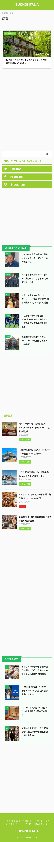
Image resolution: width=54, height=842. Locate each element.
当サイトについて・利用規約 (18, 821)
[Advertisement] (27, 122)
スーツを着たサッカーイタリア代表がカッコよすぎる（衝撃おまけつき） (35, 278)
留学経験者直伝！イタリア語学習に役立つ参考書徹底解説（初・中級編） (35, 731)
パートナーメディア (23, 824)
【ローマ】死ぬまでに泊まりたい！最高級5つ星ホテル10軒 (35, 711)
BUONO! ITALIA (27, 4)
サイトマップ (37, 821)
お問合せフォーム (41, 824)
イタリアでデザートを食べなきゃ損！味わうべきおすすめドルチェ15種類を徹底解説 (35, 670)
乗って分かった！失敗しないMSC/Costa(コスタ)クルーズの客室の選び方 (34, 427)
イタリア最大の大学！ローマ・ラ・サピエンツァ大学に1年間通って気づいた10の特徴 (35, 299)
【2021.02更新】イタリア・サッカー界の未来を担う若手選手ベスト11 (35, 691)
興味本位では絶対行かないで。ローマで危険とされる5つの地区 (34, 340)
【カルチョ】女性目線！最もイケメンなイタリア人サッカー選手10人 (35, 258)
